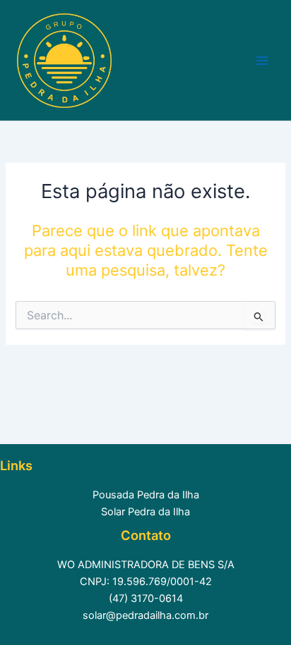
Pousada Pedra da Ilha (146, 495)
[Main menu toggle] (262, 60)
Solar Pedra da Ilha (145, 511)
